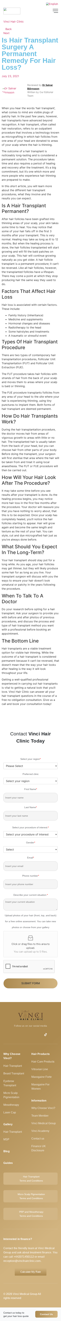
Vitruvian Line (39, 1069)
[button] (3, 714)
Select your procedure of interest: (30, 827)
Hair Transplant (12, 1065)
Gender (30, 842)
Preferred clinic (31, 774)
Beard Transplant (13, 1073)
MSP (6, 1139)
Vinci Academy (40, 1130)
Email (30, 857)
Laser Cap (9, 1112)
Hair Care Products (42, 1061)
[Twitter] (52, 1035)
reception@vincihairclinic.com (22, 1260)
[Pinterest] (39, 1035)
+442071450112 (24, 1256)
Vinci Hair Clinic (13, 21)
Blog (6, 1151)
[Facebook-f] (18, 1035)
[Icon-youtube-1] (11, 1035)
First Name (30, 789)
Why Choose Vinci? (43, 1108)
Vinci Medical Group (43, 1123)
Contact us (37, 1138)
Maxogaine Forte (41, 1076)
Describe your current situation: (30, 895)
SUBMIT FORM (30, 983)
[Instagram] (32, 1035)
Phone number (30, 875)
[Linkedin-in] (25, 1035)
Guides (8, 1163)
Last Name (30, 807)
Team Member (39, 1115)
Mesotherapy (11, 1104)
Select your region (30, 759)
